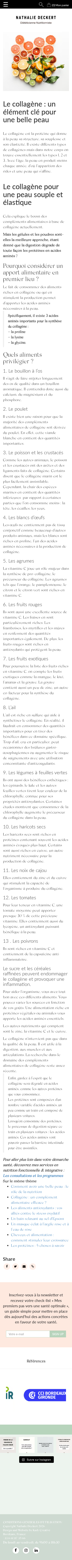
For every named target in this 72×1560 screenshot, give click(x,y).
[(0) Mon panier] (45, 4)
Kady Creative (41, 1530)
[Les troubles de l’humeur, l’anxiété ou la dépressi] (45, 1445)
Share (9, 1259)
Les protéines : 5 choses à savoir (37, 1245)
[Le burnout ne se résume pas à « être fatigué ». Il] (27, 1445)
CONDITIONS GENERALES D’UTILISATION (32, 1522)
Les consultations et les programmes (33, 1175)
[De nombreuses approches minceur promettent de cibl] (8, 1445)
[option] (36, 1396)
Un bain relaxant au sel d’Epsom (37, 1218)
